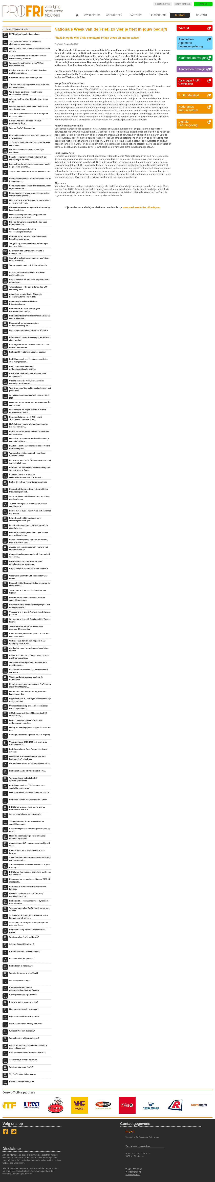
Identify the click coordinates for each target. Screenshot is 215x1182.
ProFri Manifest (188, 95)
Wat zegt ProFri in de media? (22, 1031)
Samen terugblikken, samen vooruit (25, 814)
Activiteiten (114, 15)
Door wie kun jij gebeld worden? (23, 1002)
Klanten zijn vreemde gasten (21, 1081)
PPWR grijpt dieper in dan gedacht (24, 34)
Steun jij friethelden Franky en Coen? (25, 1024)
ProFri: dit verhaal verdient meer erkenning (28, 482)
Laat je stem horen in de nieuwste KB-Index (28, 330)
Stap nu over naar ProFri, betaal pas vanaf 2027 (30, 171)
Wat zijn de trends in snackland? (23, 973)
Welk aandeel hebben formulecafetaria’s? (27, 1052)
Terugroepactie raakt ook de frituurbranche (28, 265)
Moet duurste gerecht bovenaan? (24, 1009)
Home (77, 15)
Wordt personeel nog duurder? (23, 995)
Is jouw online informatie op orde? (24, 1016)
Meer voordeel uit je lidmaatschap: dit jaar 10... (29, 792)
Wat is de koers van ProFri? (21, 1067)
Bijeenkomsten (162, 4)
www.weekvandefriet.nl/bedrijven (141, 207)
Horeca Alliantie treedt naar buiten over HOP (28, 569)
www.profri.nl (134, 1174)
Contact (201, 15)
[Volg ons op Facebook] (5, 1133)
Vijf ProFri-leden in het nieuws (22, 1074)
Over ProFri (92, 15)
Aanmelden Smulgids (192, 69)
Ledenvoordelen (183, 4)
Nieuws (179, 15)
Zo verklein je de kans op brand (23, 1060)
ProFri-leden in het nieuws (21, 966)
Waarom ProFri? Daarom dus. (22, 128)
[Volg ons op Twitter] (14, 1133)
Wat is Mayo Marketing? (19, 980)
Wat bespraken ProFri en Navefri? (24, 937)
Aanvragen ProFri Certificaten (189, 82)
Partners (136, 15)
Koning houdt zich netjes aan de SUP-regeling (29, 735)
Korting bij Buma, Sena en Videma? (25, 951)
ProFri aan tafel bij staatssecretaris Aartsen (28, 800)
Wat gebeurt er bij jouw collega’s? (24, 1038)
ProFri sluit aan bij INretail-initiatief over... (27, 771)
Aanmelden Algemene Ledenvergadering (190, 43)
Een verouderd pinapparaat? (21, 959)
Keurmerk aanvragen (192, 57)
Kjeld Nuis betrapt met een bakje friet (25, 77)
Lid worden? (158, 15)
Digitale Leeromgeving (188, 123)
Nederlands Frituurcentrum (188, 108)
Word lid (203, 4)
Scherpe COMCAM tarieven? (21, 944)
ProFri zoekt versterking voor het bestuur (27, 352)
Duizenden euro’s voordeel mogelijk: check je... (30, 764)
